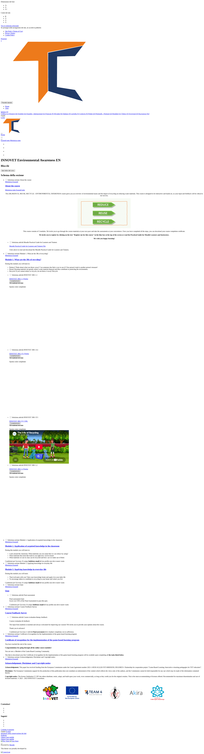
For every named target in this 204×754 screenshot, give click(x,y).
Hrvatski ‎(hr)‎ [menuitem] (58, 114)
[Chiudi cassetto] (2, 133)
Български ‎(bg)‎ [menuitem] (144, 114)
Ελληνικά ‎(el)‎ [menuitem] (134, 114)
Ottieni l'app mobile (7, 737)
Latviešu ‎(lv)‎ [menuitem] (75, 114)
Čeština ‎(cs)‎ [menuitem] (5, 114)
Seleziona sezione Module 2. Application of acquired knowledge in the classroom (35, 540)
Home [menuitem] (7, 106)
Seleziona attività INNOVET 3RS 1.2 (24, 465)
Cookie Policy (10, 35)
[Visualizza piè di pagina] (2, 743)
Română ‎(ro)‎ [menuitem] (117, 114)
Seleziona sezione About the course (19, 180)
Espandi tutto (5, 140)
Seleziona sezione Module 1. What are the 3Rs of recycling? (28, 254)
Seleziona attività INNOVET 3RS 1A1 (25, 350)
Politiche (4, 735)
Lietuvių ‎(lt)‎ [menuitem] (84, 114)
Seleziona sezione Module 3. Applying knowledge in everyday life (30, 563)
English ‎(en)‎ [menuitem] (22, 114)
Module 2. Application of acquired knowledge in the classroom (32, 546)
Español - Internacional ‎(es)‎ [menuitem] (36, 114)
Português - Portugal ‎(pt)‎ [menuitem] (104, 114)
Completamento (15, 281)
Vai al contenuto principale (10, 26)
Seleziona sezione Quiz (15, 585)
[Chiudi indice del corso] (2, 137)
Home (3, 135)
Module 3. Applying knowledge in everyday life (25, 569)
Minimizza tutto (15, 140)
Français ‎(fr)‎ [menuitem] (50, 114)
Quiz (7, 591)
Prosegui (4, 39)
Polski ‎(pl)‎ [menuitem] (92, 114)
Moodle (12, 745)
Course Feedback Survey (16, 613)
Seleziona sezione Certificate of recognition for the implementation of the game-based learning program (42, 634)
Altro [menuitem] (7, 108)
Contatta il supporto (7, 730)
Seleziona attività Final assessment (23, 595)
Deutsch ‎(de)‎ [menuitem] (13, 114)
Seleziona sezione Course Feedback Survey (22, 607)
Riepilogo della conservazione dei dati (13, 733)
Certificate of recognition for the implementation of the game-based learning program (42, 640)
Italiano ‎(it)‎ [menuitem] (67, 114)
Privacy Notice (10, 33)
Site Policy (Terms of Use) (14, 31)
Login (3, 118)
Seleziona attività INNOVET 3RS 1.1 (24, 275)
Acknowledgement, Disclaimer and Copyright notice (27, 663)
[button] (4, 112)
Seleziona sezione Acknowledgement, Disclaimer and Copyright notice (31, 657)
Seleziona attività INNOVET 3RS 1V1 (25, 417)
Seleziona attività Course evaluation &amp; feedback (29, 617)
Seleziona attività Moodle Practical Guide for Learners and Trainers (34, 242)
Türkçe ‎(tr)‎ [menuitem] (125, 114)
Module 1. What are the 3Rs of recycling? (23, 259)
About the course (12, 186)
